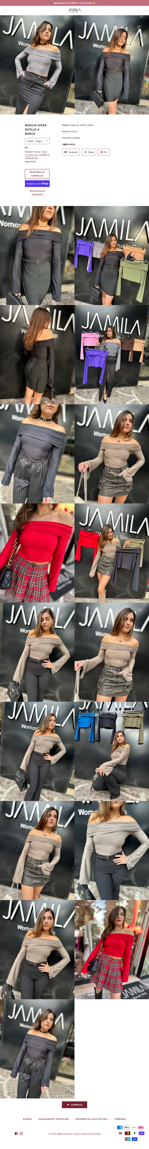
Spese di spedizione (36, 153)
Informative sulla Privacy (91, 1119)
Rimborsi (120, 1119)
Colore (30, 141)
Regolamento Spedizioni (54, 1119)
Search (27, 1119)
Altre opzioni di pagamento (37, 192)
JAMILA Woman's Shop (68, 1133)
